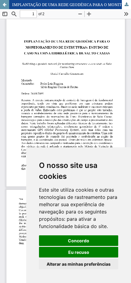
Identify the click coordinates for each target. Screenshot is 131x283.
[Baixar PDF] (126, 4)
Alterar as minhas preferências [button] (79, 264)
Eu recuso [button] (78, 252)
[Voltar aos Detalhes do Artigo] (4, 4)
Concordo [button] (78, 240)
